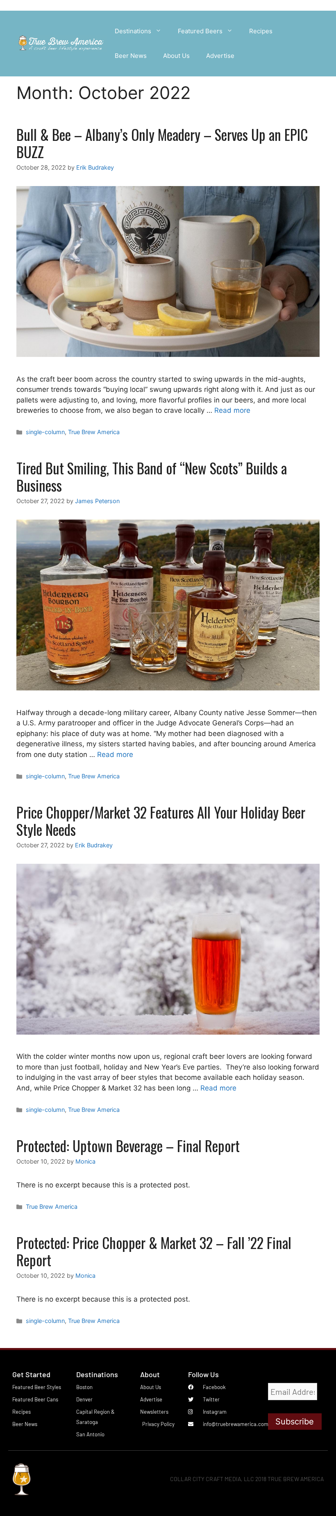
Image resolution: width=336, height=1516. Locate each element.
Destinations (133, 31)
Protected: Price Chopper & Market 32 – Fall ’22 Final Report (153, 1251)
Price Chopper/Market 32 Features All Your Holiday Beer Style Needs (160, 820)
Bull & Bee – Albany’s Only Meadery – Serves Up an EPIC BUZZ (162, 143)
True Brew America (94, 431)
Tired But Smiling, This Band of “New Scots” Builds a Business (151, 476)
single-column (45, 431)
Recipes (260, 31)
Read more (232, 410)
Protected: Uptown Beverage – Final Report (128, 1145)
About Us (176, 56)
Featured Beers (200, 31)
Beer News (131, 56)
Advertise (220, 56)
